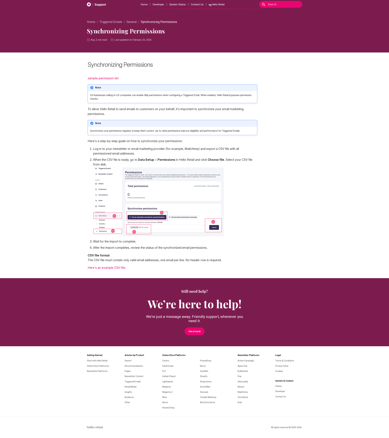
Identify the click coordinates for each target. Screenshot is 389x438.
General (131, 22)
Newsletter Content (134, 376)
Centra (165, 360)
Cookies (279, 371)
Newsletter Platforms (97, 371)
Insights (128, 392)
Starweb (204, 392)
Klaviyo (241, 387)
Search (128, 360)
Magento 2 (167, 392)
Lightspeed (167, 381)
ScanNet (204, 371)
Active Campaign (246, 360)
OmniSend (243, 397)
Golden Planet (169, 376)
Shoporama (205, 381)
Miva (164, 397)
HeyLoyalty (243, 381)
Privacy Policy (281, 366)
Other (127, 402)
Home (144, 4)
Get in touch (195, 331)
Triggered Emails (111, 22)
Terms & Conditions (284, 360)
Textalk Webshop (208, 397)
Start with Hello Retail (97, 360)
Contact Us (197, 4)
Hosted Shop (168, 407)
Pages (128, 371)
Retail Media (130, 387)
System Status (177, 4)
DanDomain (168, 366)
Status (278, 386)
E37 (164, 371)
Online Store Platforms (98, 366)
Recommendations (134, 366)
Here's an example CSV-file (106, 268)
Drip (239, 376)
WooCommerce (207, 402)
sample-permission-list (103, 78)
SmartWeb (205, 387)
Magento (166, 387)
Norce (165, 402)
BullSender (243, 371)
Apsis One (242, 366)
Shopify (203, 376)
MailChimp (243, 392)
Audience (129, 397)
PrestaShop (205, 360)
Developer (158, 4)
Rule (240, 402)
